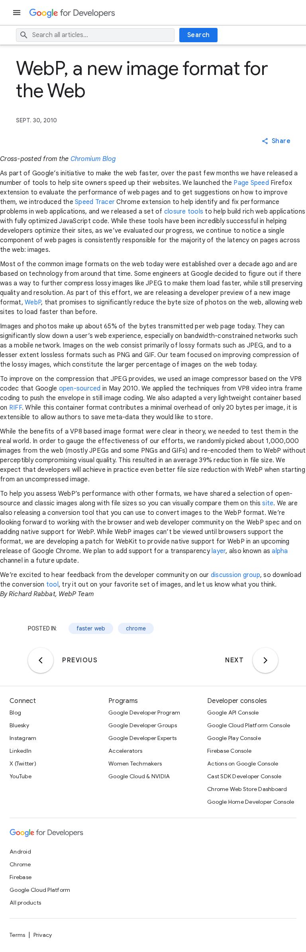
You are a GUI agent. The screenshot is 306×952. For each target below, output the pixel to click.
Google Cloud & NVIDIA (139, 776)
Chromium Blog (93, 159)
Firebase (20, 877)
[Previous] (40, 660)
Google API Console (233, 712)
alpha (280, 551)
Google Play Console (234, 738)
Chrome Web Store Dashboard (247, 789)
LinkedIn (20, 750)
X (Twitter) (23, 763)
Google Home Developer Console (250, 801)
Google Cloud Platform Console (248, 725)
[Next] (265, 660)
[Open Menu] (18, 12)
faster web (91, 628)
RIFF (15, 408)
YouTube (20, 776)
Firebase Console (229, 750)
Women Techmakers (135, 763)
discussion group (235, 575)
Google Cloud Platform (40, 889)
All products (25, 902)
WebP (33, 302)
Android (20, 851)
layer (219, 551)
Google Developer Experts (142, 738)
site (267, 503)
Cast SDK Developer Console (244, 776)
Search (198, 35)
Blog (15, 712)
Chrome (20, 864)
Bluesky (19, 725)
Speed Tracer (95, 202)
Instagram (23, 738)
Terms (17, 934)
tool (52, 585)
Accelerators (125, 750)
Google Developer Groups (142, 725)
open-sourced (80, 389)
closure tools (183, 212)
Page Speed (251, 183)
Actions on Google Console (242, 763)
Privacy (42, 934)
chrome (136, 628)
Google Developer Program (144, 712)
